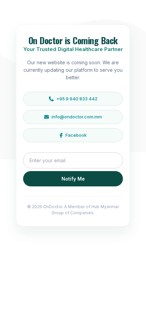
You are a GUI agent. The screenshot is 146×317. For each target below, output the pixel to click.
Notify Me (73, 179)
